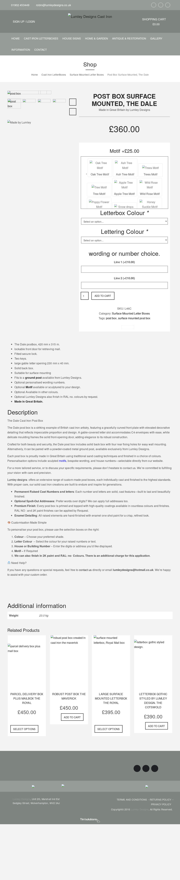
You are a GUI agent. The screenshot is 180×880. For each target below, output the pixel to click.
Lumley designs (17, 480)
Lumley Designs (21, 799)
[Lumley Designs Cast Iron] (90, 16)
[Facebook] (153, 5)
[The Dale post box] (15, 110)
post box (111, 318)
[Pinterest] (160, 5)
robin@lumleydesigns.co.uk (53, 5)
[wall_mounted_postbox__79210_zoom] (14, 93)
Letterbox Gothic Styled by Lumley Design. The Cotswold (153, 700)
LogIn (31, 21)
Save (129, 327)
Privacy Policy (161, 804)
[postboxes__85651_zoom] (44, 105)
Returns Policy (160, 799)
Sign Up (18, 21)
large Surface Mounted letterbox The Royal (111, 698)
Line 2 (124, 278)
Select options (24, 729)
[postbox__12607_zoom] (59, 105)
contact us (85, 570)
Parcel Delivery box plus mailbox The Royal (26, 698)
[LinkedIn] (167, 5)
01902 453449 (19, 5)
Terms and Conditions (132, 799)
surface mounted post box (134, 318)
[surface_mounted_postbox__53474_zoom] (29, 105)
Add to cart (103, 295)
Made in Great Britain (28, 401)
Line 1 (124, 262)
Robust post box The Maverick (69, 696)
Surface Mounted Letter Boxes (131, 313)
